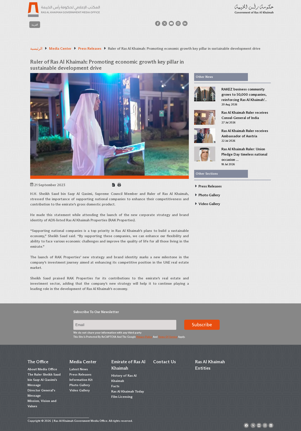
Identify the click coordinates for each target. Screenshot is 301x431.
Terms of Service (167, 336)
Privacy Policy (144, 336)
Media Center (83, 361)
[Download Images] (113, 185)
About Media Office (42, 369)
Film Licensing (121, 397)
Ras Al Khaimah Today (127, 391)
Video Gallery (79, 390)
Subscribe (202, 324)
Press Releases (80, 374)
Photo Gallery (79, 385)
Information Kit (81, 380)
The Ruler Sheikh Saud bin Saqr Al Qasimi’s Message (44, 379)
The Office (38, 361)
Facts (115, 386)
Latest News (78, 369)
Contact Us (164, 361)
